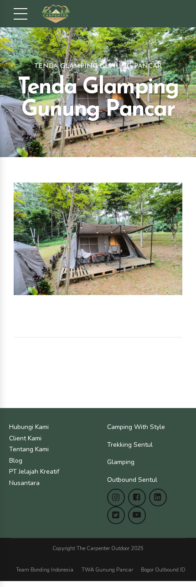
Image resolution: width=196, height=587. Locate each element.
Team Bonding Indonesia (44, 570)
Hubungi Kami (29, 427)
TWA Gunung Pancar (107, 570)
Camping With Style (136, 427)
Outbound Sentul (132, 479)
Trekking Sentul (130, 444)
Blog (15, 460)
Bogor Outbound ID (163, 570)
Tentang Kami (29, 449)
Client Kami (25, 438)
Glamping (120, 462)
